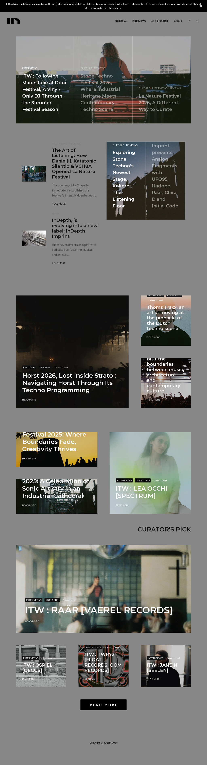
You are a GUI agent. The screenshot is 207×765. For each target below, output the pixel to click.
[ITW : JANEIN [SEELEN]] (166, 666)
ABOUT (178, 21)
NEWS (55, 213)
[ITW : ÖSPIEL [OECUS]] (41, 666)
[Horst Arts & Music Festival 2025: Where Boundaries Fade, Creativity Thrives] (56, 452)
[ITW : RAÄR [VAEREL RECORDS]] (103, 589)
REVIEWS (74, 143)
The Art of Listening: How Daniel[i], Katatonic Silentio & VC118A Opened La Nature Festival (74, 164)
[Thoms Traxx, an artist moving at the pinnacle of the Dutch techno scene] (166, 320)
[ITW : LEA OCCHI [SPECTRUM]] (150, 473)
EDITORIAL (121, 21)
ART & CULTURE (159, 21)
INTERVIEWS (139, 21)
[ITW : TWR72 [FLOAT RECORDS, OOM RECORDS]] (103, 666)
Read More (58, 203)
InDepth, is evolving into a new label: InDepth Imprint (74, 228)
